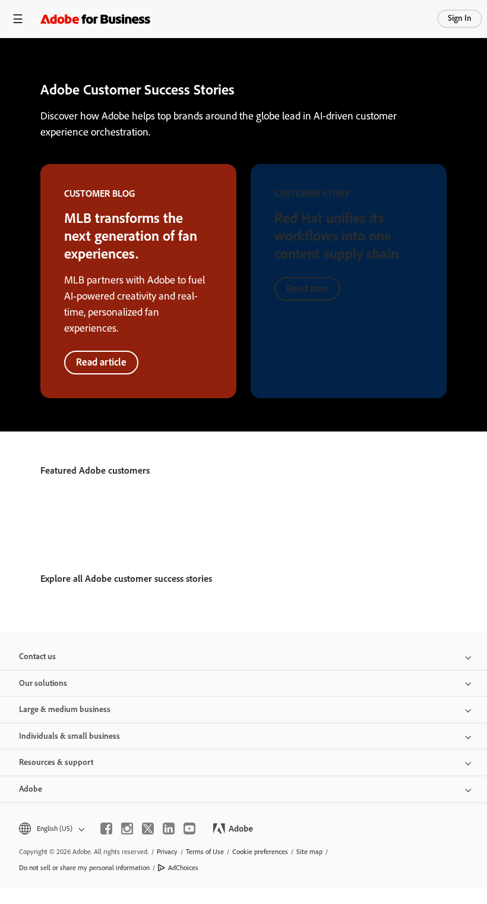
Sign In (460, 18)
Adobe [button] (30, 789)
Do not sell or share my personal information (84, 868)
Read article (101, 362)
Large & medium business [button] (64, 709)
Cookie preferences (260, 852)
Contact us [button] (37, 656)
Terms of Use (205, 852)
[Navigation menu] (18, 18)
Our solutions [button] (43, 683)
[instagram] (127, 828)
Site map (309, 852)
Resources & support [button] (56, 762)
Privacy (167, 852)
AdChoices (183, 868)
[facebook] (106, 828)
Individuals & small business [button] (69, 736)
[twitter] (148, 828)
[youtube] (189, 828)
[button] (51, 829)
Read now (307, 288)
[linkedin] (169, 828)
